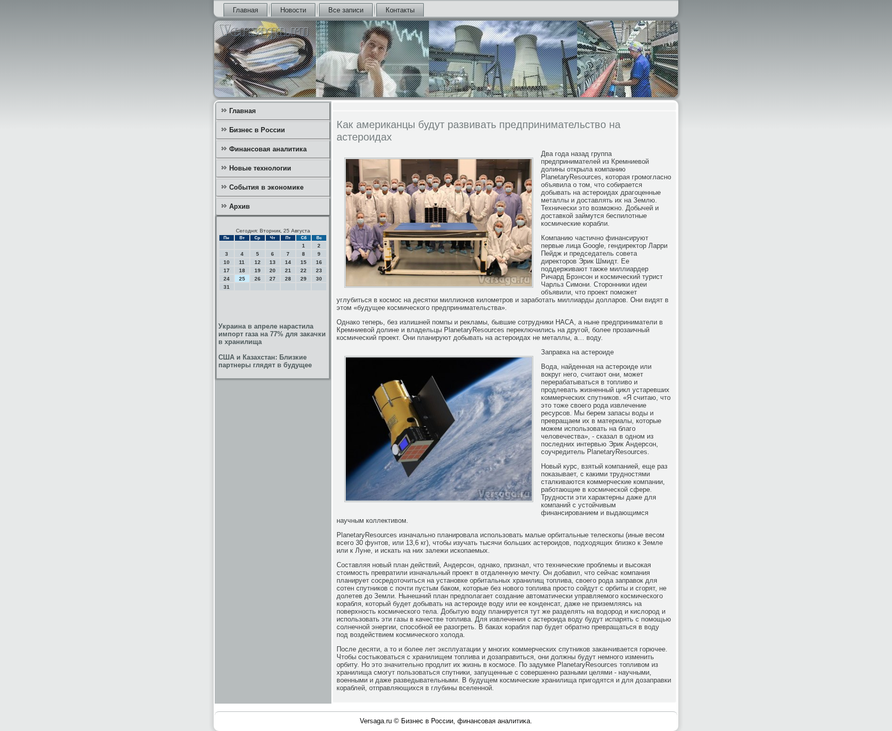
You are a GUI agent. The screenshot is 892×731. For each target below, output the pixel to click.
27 (272, 279)
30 (319, 279)
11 (242, 262)
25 (242, 279)
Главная (245, 10)
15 (303, 262)
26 (257, 279)
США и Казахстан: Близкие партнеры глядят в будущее (265, 361)
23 (319, 270)
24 (227, 279)
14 (288, 262)
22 (303, 270)
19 (257, 270)
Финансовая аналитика (268, 149)
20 (272, 270)
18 (242, 270)
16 (319, 262)
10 (227, 262)
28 (288, 279)
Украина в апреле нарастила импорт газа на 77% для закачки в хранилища (272, 334)
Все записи (345, 10)
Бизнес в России (257, 130)
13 (272, 262)
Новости (293, 10)
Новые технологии (260, 168)
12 (257, 262)
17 (227, 270)
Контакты (400, 10)
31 (227, 287)
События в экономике (266, 187)
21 (288, 270)
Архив (239, 206)
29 (303, 279)
